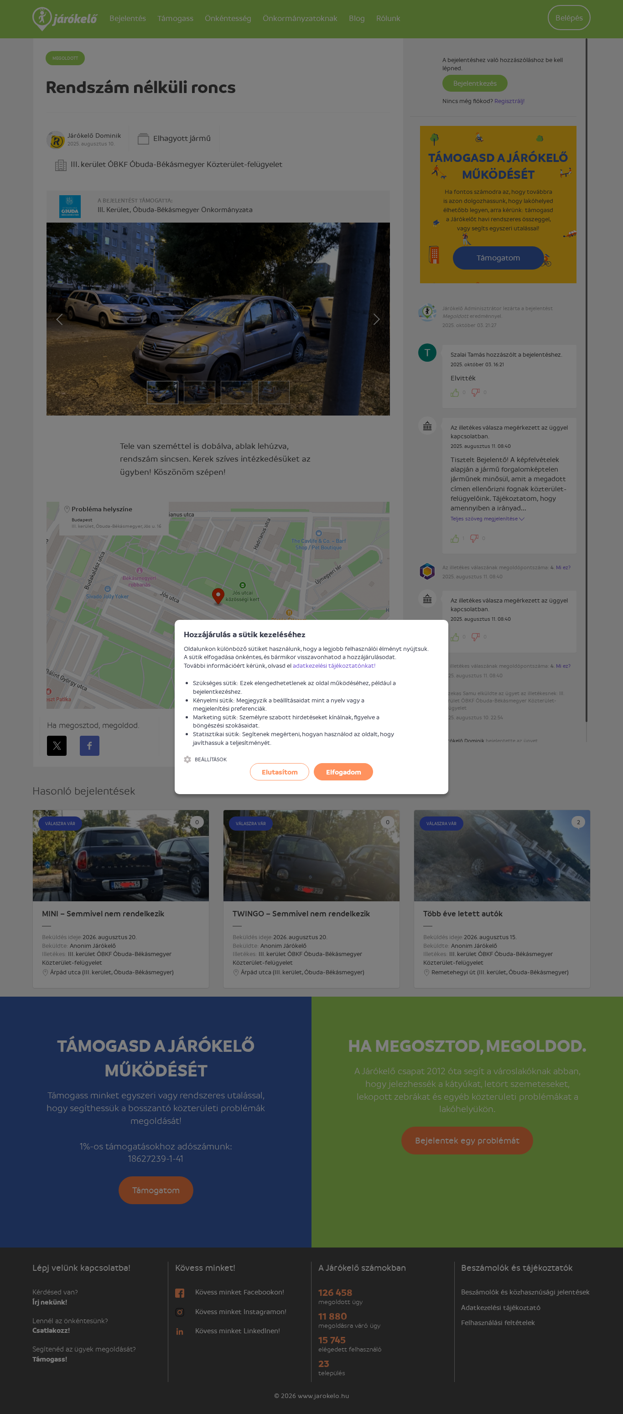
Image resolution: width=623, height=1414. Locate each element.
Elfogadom (343, 771)
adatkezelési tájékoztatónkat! (334, 665)
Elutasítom (280, 771)
